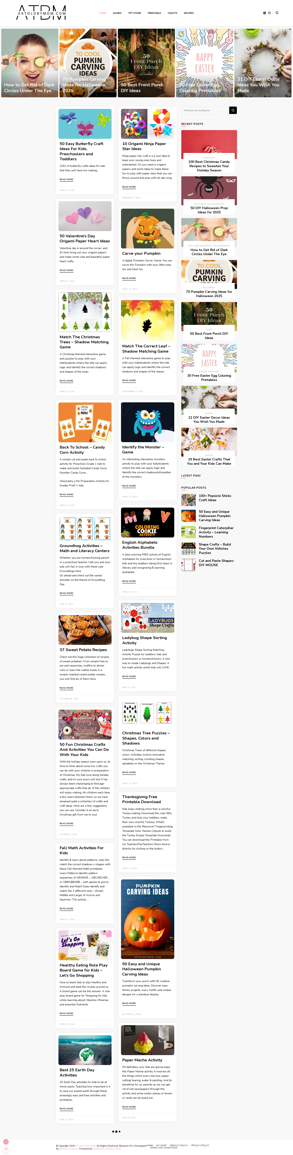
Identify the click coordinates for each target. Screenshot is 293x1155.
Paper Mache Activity (142, 1060)
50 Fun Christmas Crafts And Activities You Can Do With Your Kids (84, 749)
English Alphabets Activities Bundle (139, 545)
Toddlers (213, 371)
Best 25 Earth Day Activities (77, 1072)
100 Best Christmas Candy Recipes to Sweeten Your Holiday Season (209, 166)
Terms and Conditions (163, 1147)
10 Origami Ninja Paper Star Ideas (144, 146)
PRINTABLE (154, 13)
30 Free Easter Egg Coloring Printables (141, 88)
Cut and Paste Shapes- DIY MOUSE (217, 563)
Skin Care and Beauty (200, 246)
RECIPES (189, 13)
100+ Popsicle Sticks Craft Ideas (215, 498)
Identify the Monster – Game (143, 449)
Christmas (209, 158)
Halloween (200, 204)
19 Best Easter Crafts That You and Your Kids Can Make (262, 85)
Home (209, 330)
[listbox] (146, 61)
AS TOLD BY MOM (85, 1145)
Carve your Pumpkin (141, 253)
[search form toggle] (277, 12)
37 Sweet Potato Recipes (83, 649)
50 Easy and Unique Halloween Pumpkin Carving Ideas (141, 969)
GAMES (117, 13)
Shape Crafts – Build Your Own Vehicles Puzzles (215, 548)
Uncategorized (215, 204)
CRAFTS (172, 13)
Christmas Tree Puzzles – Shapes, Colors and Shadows (146, 738)
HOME (102, 13)
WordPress (99, 1148)
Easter (203, 371)
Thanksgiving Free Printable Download (141, 799)
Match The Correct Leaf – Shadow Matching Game (146, 348)
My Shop (162, 1145)
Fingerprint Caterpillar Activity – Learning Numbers (216, 532)
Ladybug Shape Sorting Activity (144, 640)
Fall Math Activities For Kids (82, 850)
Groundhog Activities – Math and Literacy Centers (85, 548)
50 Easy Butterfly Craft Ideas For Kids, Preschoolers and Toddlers (81, 151)
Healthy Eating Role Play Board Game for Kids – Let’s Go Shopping (84, 970)
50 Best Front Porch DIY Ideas (83, 88)
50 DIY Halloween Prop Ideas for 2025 (209, 210)
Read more (66, 180)
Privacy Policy (113, 1148)
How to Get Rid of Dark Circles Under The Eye (209, 252)
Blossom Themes (69, 1148)
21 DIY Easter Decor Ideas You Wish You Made (200, 85)
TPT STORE (134, 13)
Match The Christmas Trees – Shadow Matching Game (84, 342)
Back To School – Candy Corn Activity (82, 449)
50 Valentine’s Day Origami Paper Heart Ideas (85, 238)
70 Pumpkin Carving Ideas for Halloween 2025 (25, 85)
